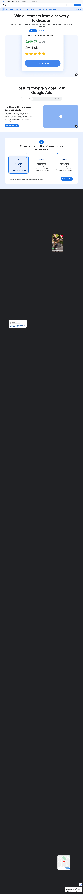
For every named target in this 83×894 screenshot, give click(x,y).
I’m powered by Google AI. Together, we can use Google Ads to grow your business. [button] (73, 889)
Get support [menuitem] (34, 1)
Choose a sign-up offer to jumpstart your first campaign (41, 147)
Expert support (28, 5)
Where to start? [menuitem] (10, 1)
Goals (12, 5)
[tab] (27, 99)
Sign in (69, 5)
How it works (17, 5)
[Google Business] (3, 2)
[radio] (18, 164)
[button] (76, 74)
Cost (22, 5)
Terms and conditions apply (53, 153)
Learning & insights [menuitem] (25, 1)
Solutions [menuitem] (18, 1)
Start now (77, 5)
